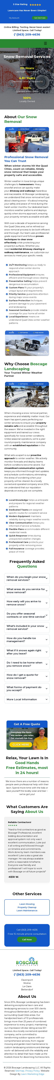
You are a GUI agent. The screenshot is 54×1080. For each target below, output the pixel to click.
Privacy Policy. (32, 1071)
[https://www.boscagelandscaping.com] (27, 961)
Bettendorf (27, 989)
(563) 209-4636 (28, 34)
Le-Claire (27, 986)
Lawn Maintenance (27, 910)
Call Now (27, 939)
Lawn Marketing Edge (32, 1074)
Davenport (27, 980)
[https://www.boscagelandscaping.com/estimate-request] (27, 735)
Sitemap (19, 1071)
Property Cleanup (27, 907)
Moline (27, 983)
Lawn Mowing (27, 904)
